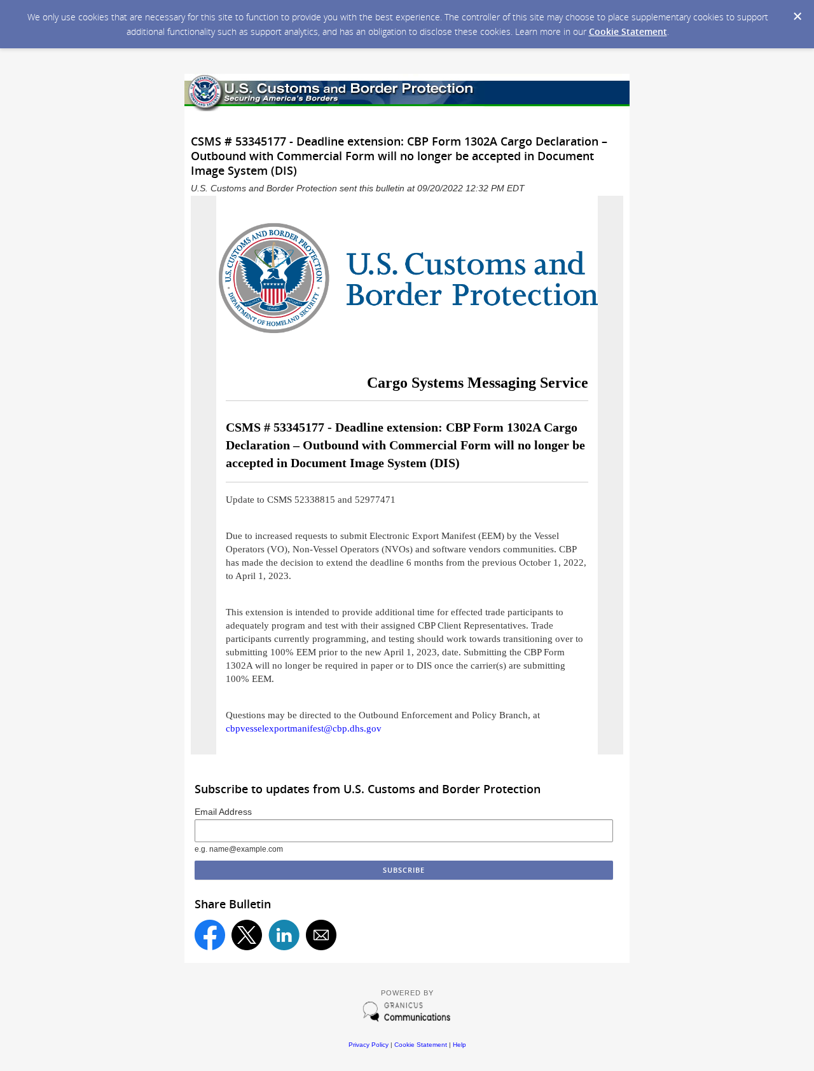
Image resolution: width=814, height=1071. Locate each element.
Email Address (223, 812)
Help (459, 1044)
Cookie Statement (628, 31)
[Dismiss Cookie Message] (797, 16)
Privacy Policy (368, 1044)
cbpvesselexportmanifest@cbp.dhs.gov (304, 728)
